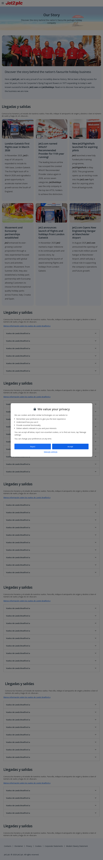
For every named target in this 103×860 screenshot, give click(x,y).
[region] (51, 430)
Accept (70, 446)
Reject (32, 446)
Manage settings (50, 452)
